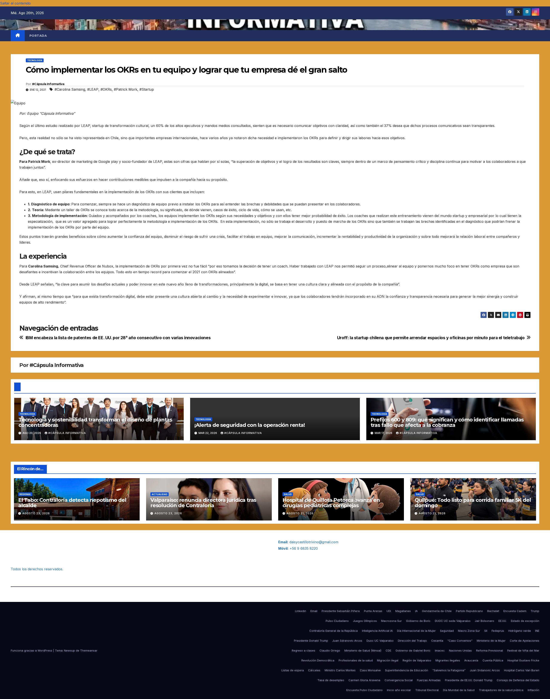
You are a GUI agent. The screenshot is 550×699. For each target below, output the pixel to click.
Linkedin (300, 611)
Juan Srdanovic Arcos (485, 670)
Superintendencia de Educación (406, 670)
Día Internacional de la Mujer (416, 630)
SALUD (288, 494)
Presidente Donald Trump (311, 640)
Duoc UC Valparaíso (380, 640)
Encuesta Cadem (514, 611)
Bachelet (493, 611)
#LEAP (92, 89)
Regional (25, 494)
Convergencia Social (399, 680)
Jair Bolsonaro (484, 621)
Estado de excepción (525, 621)
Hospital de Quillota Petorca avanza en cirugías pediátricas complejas (331, 502)
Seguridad (447, 630)
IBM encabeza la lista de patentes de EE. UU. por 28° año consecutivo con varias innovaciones (118, 337)
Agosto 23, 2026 (36, 513)
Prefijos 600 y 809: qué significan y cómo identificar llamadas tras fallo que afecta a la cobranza (447, 422)
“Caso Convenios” (460, 640)
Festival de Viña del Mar (523, 650)
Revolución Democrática (317, 660)
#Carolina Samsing (70, 89)
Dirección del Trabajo (412, 640)
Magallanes (403, 611)
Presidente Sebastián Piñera (341, 611)
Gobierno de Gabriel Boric (413, 650)
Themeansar (88, 650)
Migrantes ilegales (447, 660)
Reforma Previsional (489, 650)
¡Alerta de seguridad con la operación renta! (249, 425)
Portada (38, 36)
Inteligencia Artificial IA (377, 630)
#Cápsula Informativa (48, 84)
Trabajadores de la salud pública (501, 690)
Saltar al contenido (15, 3)
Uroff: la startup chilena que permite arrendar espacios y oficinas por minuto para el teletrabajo (431, 337)
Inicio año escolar (399, 690)
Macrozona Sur (391, 621)
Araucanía (471, 660)
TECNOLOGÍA (34, 60)
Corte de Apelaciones (524, 640)
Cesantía (437, 640)
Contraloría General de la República (333, 630)
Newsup (69, 650)
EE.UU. (502, 621)
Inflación (533, 690)
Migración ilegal (387, 660)
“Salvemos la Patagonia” (449, 670)
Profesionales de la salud (356, 660)
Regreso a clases (303, 650)
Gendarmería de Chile (437, 611)
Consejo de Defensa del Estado (518, 680)
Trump (535, 611)
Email (313, 611)
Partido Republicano (469, 611)
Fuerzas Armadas (429, 680)
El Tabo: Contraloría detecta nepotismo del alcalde (72, 502)
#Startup (146, 89)
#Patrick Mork (125, 89)
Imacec (440, 650)
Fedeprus (498, 630)
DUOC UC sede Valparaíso (453, 621)
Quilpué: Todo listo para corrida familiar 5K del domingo (473, 502)
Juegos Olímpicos (365, 621)
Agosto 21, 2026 (300, 513)
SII (485, 630)
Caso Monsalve (370, 670)
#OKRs (106, 89)
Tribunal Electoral (427, 690)
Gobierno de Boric (418, 621)
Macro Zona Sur (469, 630)
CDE (388, 650)
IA (416, 611)
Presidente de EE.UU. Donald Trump (468, 680)
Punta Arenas (373, 611)
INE (537, 630)
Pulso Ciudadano (337, 621)
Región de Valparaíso (417, 660)
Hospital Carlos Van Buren (521, 670)
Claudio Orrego (329, 650)
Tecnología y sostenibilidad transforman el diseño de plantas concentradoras (95, 422)
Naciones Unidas (460, 650)
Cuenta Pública (493, 660)
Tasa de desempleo (331, 680)
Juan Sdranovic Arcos (347, 640)
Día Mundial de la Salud (459, 690)
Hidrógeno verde (519, 630)
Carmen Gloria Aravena (364, 680)
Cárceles (314, 670)
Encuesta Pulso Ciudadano (364, 690)
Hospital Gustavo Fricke (523, 660)
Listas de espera (292, 670)
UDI (389, 611)
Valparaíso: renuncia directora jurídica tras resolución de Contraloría (203, 502)
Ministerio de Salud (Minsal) (362, 650)
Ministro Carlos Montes (340, 670)
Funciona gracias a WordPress (32, 650)
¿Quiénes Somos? (25, 542)
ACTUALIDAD (159, 494)
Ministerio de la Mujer (491, 640)
